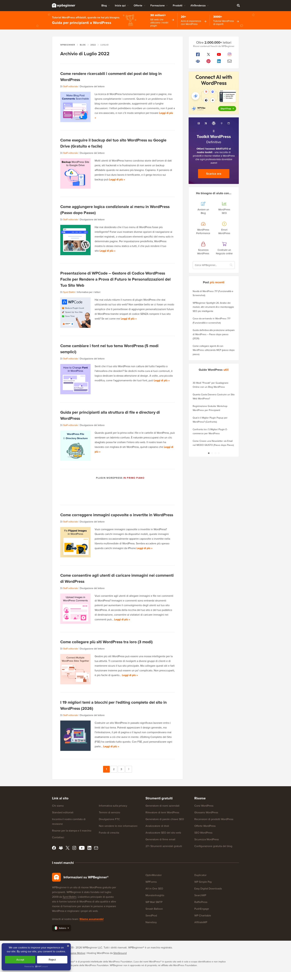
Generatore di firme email (160, 839)
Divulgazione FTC (109, 819)
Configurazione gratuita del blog (213, 846)
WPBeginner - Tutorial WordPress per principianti (63, 5)
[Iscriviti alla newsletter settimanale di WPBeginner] (229, 61)
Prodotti (177, 5)
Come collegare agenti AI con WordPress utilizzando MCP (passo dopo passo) (214, 350)
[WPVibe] (213, 93)
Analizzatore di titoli (157, 826)
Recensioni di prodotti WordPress (213, 819)
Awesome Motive (75, 953)
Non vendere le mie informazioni (118, 826)
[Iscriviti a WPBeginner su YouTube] (219, 54)
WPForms (151, 882)
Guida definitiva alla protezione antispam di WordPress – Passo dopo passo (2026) (214, 334)
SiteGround (120, 953)
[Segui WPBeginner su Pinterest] (208, 61)
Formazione (157, 5)
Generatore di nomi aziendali (163, 806)
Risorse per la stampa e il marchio (71, 831)
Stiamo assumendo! (91, 919)
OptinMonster (154, 875)
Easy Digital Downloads (208, 888)
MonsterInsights (155, 895)
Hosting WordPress (98, 953)
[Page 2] (212, 453)
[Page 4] (218, 453)
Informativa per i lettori (88, 292)
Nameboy (151, 922)
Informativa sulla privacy (113, 806)
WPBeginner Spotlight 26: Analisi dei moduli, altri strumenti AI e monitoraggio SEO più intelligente (213, 307)
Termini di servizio (109, 812)
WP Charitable (202, 915)
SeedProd (151, 915)
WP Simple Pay (203, 882)
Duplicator (200, 875)
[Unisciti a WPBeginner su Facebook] (198, 54)
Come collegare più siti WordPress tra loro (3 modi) (106, 642)
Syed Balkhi (69, 292)
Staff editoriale (70, 86)
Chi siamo (58, 806)
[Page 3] (215, 453)
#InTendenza (198, 5)
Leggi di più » (117, 179)
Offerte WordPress (205, 826)
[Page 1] (208, 453)
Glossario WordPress (206, 812)
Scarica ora (213, 173)
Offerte (138, 5)
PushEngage (201, 909)
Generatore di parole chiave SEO (165, 819)
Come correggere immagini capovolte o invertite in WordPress (116, 515)
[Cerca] (238, 5)
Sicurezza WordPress (206, 839)
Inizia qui (120, 5)
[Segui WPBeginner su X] (208, 54)
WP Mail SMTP (154, 902)
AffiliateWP (200, 922)
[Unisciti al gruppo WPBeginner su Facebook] (198, 61)
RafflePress (200, 902)
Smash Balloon (154, 909)
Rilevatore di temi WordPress (162, 812)
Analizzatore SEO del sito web (163, 833)
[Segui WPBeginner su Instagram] (229, 54)
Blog (104, 5)
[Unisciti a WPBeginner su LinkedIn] (219, 61)
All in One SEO (154, 888)
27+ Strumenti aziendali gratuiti (164, 846)
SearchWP (200, 895)
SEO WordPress (203, 833)
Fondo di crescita (109, 833)
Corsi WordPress (203, 806)
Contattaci (58, 837)
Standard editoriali (62, 812)
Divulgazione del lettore (92, 86)
